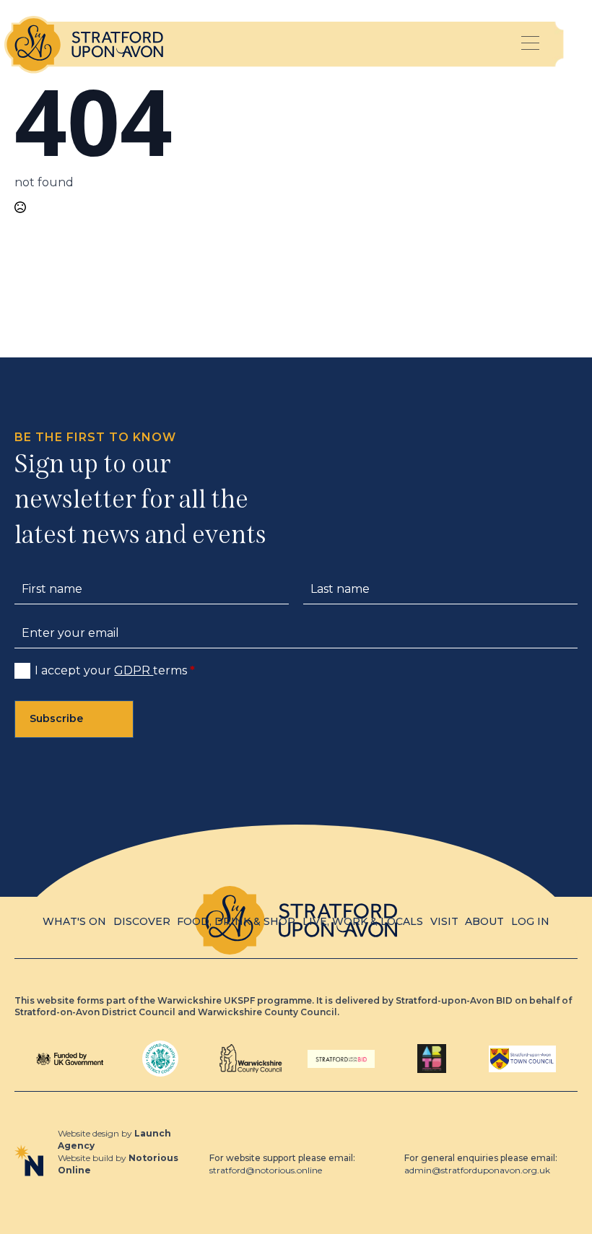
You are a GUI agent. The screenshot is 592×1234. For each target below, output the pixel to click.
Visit (444, 921)
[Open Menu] (530, 44)
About (484, 921)
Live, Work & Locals (362, 921)
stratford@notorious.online (265, 1170)
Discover (141, 921)
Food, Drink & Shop (236, 921)
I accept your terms (115, 670)
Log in (530, 921)
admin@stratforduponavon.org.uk (477, 1170)
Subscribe (56, 718)
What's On (74, 921)
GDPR (133, 670)
